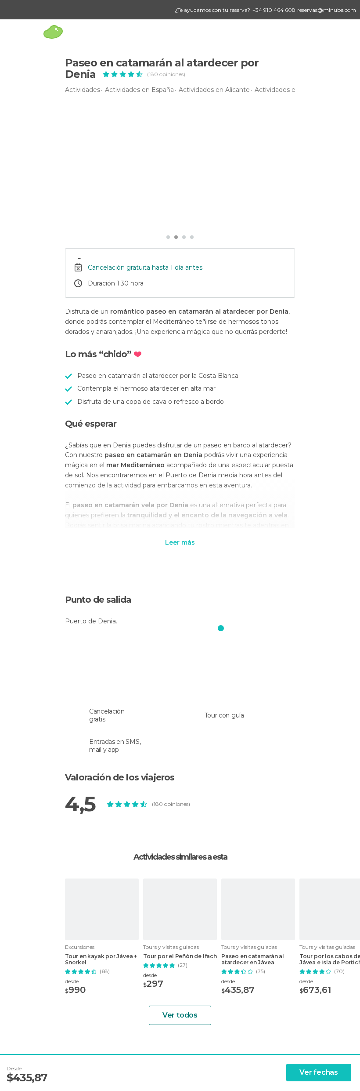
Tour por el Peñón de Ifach (180, 956)
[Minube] (53, 32)
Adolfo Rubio (103, 217)
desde (72, 981)
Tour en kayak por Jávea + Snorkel (101, 959)
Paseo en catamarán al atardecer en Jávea (252, 959)
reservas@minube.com (326, 10)
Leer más (180, 542)
